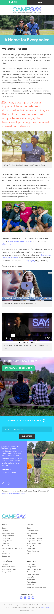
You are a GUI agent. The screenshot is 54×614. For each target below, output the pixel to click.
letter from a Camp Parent (19, 241)
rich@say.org (30, 261)
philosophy (7, 244)
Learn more (44, 607)
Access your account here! (13, 494)
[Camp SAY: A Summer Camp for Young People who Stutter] (27, 6)
